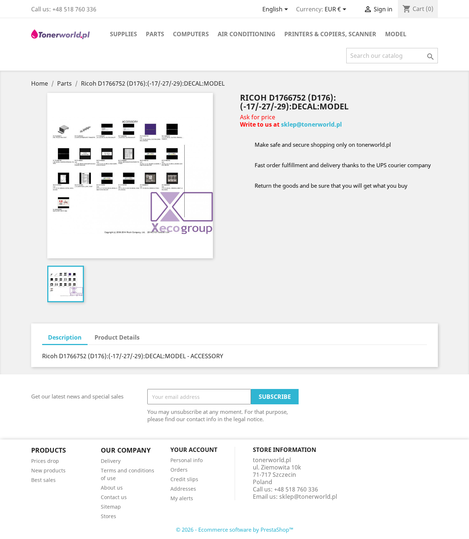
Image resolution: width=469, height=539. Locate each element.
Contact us (114, 497)
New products (48, 470)
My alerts (181, 498)
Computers (191, 34)
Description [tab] (65, 337)
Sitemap (111, 506)
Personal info (186, 460)
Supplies (123, 34)
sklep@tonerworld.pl (311, 124)
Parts (155, 34)
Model (395, 34)
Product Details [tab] (117, 337)
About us (112, 487)
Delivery (111, 460)
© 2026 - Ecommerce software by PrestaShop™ (234, 529)
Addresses (183, 488)
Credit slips (184, 479)
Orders (179, 469)
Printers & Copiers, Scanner (330, 34)
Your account (193, 450)
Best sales (43, 479)
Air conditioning (247, 34)
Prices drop (45, 460)
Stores (108, 516)
